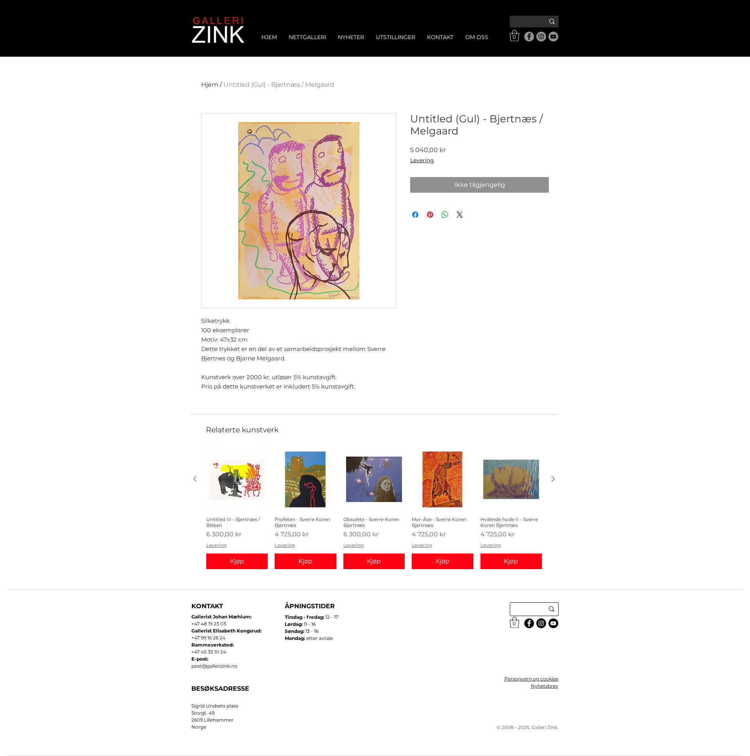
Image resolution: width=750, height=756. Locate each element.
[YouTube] (553, 36)
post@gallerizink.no (214, 666)
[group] (374, 509)
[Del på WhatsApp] (445, 214)
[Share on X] (459, 214)
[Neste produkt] (553, 479)
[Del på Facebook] (415, 214)
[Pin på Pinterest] (430, 214)
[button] (514, 35)
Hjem (209, 84)
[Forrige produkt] (195, 479)
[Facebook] (529, 36)
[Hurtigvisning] (237, 479)
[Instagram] (541, 36)
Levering (422, 160)
